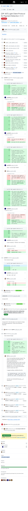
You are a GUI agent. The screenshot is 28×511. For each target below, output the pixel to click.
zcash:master (4, 22)
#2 (14, 67)
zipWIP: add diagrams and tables (12, 45)
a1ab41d (25, 42)
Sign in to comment (21, 437)
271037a (25, 56)
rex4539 (5, 77)
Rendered (4, 34)
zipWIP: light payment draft (11, 42)
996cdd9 (25, 67)
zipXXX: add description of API (12, 48)
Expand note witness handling (11, 62)
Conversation (6, 25)
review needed (18, 290)
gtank (5, 39)
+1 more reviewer (4, 445)
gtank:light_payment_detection (15, 22)
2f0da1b (25, 62)
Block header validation (10, 65)
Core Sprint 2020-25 (20, 428)
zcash (4, 6)
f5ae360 (25, 48)
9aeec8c (25, 59)
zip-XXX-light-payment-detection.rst (15, 83)
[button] (5, 31)
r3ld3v (6, 428)
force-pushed (11, 385)
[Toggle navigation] (2, 2)
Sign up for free (6, 435)
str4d (2, 20)
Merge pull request (9, 52)
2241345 (25, 50)
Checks (22, 25)
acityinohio (7, 290)
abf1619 (25, 45)
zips (8, 6)
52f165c (25, 65)
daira (8, 171)
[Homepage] (14, 2)
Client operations (9, 50)
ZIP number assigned (17, 72)
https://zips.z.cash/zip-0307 (14, 419)
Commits (15, 25)
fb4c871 (25, 52)
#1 (14, 52)
